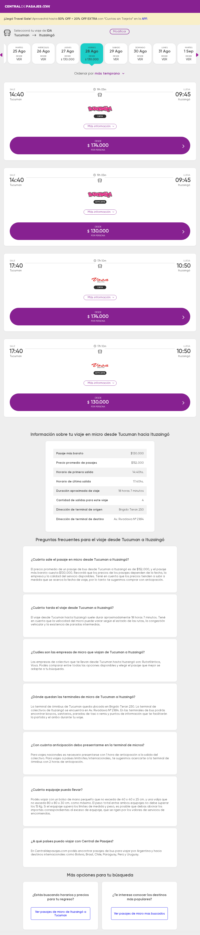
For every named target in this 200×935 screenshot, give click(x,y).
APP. (145, 18)
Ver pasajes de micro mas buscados (139, 913)
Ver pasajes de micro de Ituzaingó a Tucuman (60, 913)
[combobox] (110, 73)
